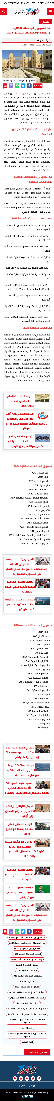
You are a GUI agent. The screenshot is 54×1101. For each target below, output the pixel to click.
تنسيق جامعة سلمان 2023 (27, 987)
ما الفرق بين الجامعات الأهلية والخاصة (27, 937)
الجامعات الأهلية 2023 (27, 970)
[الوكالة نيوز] (27, 1069)
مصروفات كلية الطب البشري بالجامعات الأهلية (26, 1021)
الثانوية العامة (27, 981)
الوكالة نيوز (27, 1028)
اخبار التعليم (27, 1042)
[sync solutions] (27, 1097)
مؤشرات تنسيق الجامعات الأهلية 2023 (27, 992)
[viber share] (11, 85)
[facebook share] (29, 85)
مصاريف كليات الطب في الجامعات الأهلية (27, 1014)
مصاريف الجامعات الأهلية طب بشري (27, 998)
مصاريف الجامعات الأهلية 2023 (27, 976)
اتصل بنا (21, 1085)
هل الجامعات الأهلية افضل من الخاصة (27, 943)
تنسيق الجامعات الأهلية (27, 965)
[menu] (50, 11)
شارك (36, 86)
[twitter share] (23, 85)
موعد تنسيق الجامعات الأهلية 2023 (27, 959)
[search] (3, 11)
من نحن (32, 1085)
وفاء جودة (43, 40)
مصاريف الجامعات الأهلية (27, 1003)
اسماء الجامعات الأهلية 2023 (27, 954)
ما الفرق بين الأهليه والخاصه (27, 948)
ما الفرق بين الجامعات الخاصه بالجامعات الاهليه (27, 1035)
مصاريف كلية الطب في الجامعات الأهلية (27, 1009)
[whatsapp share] (17, 85)
